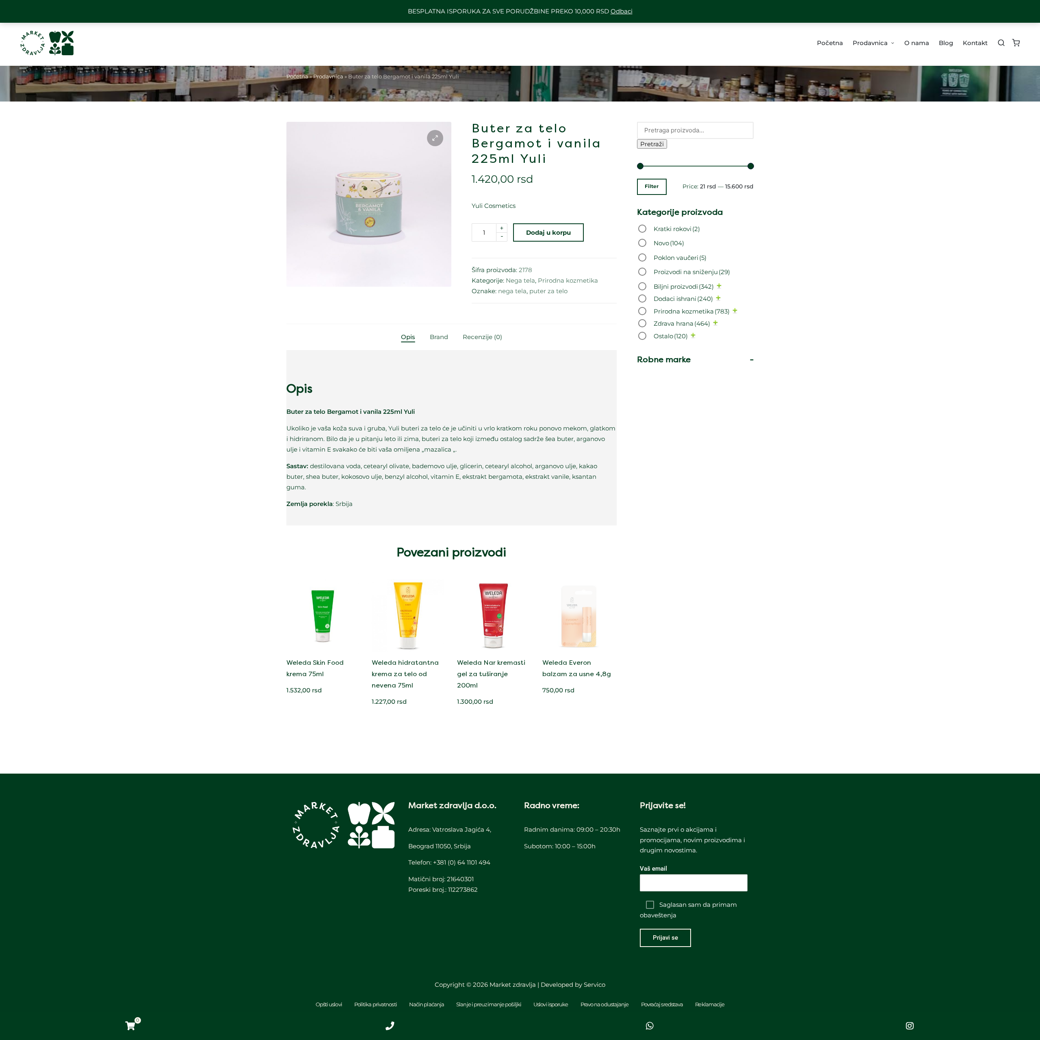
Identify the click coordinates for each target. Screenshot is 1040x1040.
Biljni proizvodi (684, 286)
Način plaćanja (426, 1004)
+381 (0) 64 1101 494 (461, 862)
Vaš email (653, 868)
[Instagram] (910, 1026)
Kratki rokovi (677, 229)
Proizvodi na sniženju (692, 272)
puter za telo (548, 291)
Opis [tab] (408, 337)
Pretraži (652, 144)
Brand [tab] (439, 337)
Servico (594, 984)
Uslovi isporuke (550, 1004)
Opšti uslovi (329, 1004)
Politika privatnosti (375, 1004)
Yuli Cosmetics (494, 206)
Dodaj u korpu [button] (322, 651)
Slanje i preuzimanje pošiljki (488, 1004)
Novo (669, 243)
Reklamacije (709, 1004)
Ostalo (671, 336)
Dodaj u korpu (548, 232)
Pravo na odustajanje (605, 1004)
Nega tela (520, 280)
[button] (435, 138)
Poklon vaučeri (680, 258)
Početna (297, 76)
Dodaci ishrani (683, 299)
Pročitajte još (578, 651)
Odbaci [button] (622, 11)
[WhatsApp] (650, 1026)
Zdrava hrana (682, 323)
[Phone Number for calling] (390, 1026)
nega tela (512, 291)
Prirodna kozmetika (568, 280)
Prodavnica (328, 76)
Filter (652, 186)
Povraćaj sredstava (662, 1004)
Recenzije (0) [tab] (482, 337)
